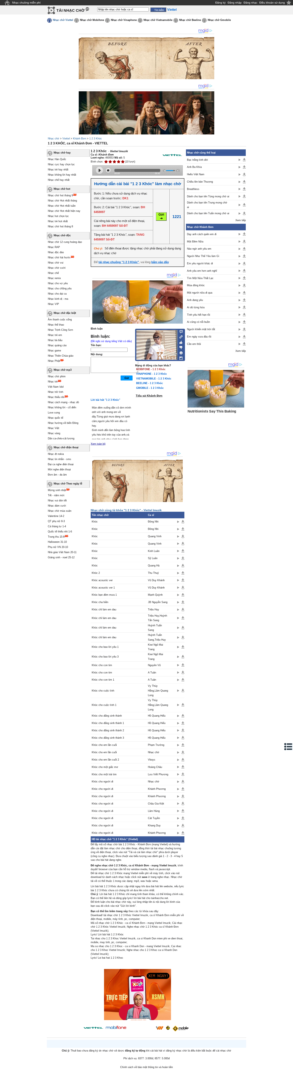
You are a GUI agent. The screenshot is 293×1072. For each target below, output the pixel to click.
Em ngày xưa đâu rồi (199, 336)
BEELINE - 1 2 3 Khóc (149, 383)
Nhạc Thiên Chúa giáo (60, 355)
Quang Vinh (154, 536)
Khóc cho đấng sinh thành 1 (108, 723)
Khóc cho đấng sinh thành (107, 715)
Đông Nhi (153, 521)
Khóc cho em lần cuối (104, 744)
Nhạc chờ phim (57, 376)
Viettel (66, 138)
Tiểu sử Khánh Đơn (149, 395)
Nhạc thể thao (56, 324)
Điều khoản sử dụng (272, 2)
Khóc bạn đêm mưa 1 (104, 594)
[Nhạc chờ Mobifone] (116, 1028)
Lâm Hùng (154, 810)
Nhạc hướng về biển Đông (63, 422)
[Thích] (179, 341)
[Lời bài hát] (179, 352)
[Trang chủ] (7, 2)
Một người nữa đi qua (199, 292)
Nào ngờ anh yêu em (199, 248)
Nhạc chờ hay (62, 152)
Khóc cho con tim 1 (103, 679)
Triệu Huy (153, 609)
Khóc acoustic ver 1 (103, 587)
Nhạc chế (53, 272)
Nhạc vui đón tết (57, 500)
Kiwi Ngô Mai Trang (155, 647)
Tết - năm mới (56, 495)
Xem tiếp (240, 220)
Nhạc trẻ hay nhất (58, 169)
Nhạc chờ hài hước (59, 257)
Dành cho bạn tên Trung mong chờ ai (207, 205)
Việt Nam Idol (56, 386)
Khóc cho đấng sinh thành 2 (108, 730)
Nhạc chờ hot (62, 188)
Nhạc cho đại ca (57, 293)
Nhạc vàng (54, 433)
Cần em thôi (194, 343)
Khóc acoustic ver (102, 580)
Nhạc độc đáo (56, 252)
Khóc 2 (96, 572)
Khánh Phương (157, 788)
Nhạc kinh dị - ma (58, 298)
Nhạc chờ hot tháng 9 (60, 195)
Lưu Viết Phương (158, 774)
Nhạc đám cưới (57, 505)
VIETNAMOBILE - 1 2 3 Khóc (153, 378)
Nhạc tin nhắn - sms (59, 459)
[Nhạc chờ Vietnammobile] (159, 1028)
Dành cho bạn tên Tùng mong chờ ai (208, 196)
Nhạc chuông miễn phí (26, 2)
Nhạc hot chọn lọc (58, 216)
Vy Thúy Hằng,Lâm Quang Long (158, 690)
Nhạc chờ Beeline (190, 19)
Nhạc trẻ (53, 381)
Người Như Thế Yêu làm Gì (203, 256)
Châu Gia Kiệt (156, 803)
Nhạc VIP (53, 304)
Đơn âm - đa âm (57, 474)
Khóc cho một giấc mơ (105, 767)
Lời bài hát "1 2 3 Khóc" (105, 399)
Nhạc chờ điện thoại (66, 447)
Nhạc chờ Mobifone (92, 19)
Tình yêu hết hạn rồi (198, 314)
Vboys (151, 759)
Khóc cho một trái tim (104, 774)
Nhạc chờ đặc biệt (65, 312)
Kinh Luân (153, 551)
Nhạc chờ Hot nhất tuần (62, 205)
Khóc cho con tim (102, 665)
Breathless (193, 189)
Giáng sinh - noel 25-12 (61, 557)
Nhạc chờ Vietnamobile (158, 19)
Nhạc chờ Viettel (63, 19)
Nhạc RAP (54, 247)
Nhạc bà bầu (55, 340)
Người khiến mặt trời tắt (201, 329)
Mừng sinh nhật (57, 490)
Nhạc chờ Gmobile (219, 19)
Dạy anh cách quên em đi (201, 234)
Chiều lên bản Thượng (200, 181)
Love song (54, 412)
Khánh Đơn (79, 138)
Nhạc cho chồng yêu (60, 288)
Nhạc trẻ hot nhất (58, 221)
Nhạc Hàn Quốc (57, 159)
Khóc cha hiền (100, 602)
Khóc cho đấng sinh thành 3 (108, 737)
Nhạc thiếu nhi (56, 397)
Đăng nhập (235, 2)
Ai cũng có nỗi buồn (198, 321)
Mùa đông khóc (196, 285)
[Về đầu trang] (289, 1068)
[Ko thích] (179, 346)
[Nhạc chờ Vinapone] (141, 1029)
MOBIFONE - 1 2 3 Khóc (150, 369)
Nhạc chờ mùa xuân (59, 510)
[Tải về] (182, 521)
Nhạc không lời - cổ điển (62, 407)
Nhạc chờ (53, 138)
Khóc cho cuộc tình (103, 690)
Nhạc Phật (54, 360)
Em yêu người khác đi (200, 263)
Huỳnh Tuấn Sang (155, 627)
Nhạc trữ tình (55, 391)
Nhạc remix (54, 278)
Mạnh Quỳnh (155, 594)
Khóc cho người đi (102, 781)
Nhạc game (54, 350)
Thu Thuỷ (153, 572)
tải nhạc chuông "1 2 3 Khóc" (118, 262)
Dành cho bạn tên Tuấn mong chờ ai (208, 213)
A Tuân (152, 672)
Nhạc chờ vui (55, 262)
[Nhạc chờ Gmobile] (180, 1028)
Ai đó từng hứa (196, 307)
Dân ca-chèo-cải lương (61, 438)
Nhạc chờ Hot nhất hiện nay (64, 210)
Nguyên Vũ (154, 665)
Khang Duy (154, 825)
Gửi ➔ (161, 216)
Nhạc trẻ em (55, 335)
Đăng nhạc (250, 2)
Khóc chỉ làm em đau (104, 609)
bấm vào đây (160, 262)
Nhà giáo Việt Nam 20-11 (62, 552)
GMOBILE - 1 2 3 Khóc (150, 387)
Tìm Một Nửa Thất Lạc (200, 278)
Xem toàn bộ (98, 443)
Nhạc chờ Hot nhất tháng (62, 200)
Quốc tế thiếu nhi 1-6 (60, 531)
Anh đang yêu (195, 300)
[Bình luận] (179, 331)
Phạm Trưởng (156, 744)
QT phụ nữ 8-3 (56, 521)
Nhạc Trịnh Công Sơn (60, 329)
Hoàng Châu (155, 767)
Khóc (95, 521)
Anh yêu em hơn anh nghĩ (202, 270)
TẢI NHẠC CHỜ (70, 10)
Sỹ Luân (152, 558)
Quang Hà (153, 565)
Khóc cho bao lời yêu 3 (105, 656)
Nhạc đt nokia (56, 453)
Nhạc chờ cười (57, 267)
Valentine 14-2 (56, 516)
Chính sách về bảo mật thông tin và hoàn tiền (146, 1067)
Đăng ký (220, 2)
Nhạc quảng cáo (57, 345)
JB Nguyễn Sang (157, 602)
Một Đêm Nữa (195, 241)
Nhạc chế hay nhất (59, 179)
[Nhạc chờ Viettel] (93, 1028)
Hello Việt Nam (195, 174)
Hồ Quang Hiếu (156, 715)
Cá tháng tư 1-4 (57, 526)
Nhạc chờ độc (62, 235)
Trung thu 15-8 (56, 536)
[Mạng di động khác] (179, 336)
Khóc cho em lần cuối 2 (105, 759)
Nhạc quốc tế (55, 417)
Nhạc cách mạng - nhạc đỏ (63, 402)
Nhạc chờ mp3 (63, 369)
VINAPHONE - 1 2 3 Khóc (151, 373)
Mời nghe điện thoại (59, 469)
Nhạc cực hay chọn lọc (61, 164)
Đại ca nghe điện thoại (61, 464)
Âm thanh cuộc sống (60, 319)
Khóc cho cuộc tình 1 (104, 704)
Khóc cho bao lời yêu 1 (105, 646)
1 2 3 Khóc (95, 138)
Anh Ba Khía (194, 166)
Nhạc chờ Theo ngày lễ (68, 483)
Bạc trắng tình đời (197, 159)
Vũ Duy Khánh (156, 580)
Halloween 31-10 (57, 541)
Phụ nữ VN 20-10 (58, 547)
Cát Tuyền (154, 818)
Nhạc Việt (53, 428)
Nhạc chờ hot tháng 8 (60, 226)
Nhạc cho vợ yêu (58, 283)
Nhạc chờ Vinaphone (124, 19)
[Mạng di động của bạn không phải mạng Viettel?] (172, 155)
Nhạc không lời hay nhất (62, 174)
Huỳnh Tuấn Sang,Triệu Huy (157, 637)
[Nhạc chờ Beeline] (167, 1028)
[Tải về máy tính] (179, 357)
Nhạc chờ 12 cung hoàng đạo (65, 241)
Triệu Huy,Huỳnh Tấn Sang (157, 618)
